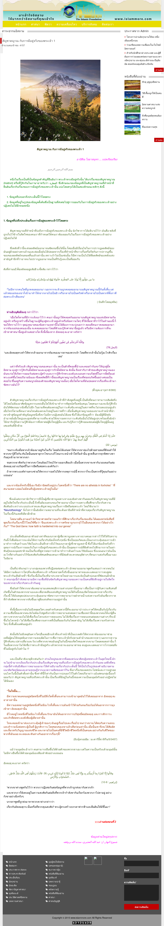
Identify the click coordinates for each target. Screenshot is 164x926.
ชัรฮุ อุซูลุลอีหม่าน (151, 81)
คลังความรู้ (54, 889)
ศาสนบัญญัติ (54, 901)
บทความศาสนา (16, 901)
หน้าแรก (21, 24)
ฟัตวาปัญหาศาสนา (17, 889)
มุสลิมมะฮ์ (13, 893)
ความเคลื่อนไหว (67, 24)
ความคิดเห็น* (130, 882)
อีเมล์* (127, 870)
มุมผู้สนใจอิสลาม (56, 861)
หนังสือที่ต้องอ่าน (135, 76)
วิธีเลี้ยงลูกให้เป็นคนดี (152, 94)
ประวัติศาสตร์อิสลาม (18, 897)
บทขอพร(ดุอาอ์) (56, 865)
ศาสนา (35, 24)
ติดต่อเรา (108, 24)
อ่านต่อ (159, 69)
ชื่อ (125, 858)
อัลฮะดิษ (13, 885)
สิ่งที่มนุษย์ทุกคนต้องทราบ (151, 117)
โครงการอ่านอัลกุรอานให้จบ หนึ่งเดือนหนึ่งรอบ (141, 38)
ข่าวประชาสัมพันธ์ (17, 873)
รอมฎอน (53, 885)
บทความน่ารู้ (54, 881)
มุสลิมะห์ (53, 877)
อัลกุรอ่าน (13, 881)
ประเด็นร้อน (14, 877)
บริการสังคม (89, 24)
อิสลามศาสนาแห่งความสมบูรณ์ (151, 106)
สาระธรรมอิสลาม (13, 31)
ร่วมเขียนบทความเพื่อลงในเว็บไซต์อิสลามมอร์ (142, 46)
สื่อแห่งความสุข (149, 126)
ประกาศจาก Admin (136, 31)
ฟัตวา (48, 24)
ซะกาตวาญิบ (54, 869)
